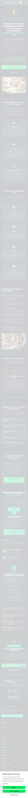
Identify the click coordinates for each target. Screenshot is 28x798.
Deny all (14, 787)
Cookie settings (14, 795)
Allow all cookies (14, 791)
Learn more (5, 783)
